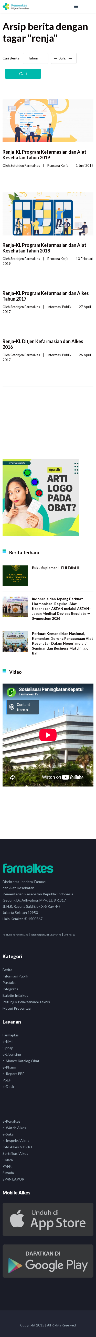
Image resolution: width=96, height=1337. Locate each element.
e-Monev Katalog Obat (21, 1061)
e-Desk (8, 1086)
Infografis (10, 989)
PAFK (7, 1166)
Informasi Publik (59, 307)
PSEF (7, 1080)
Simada (8, 1172)
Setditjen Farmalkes (25, 165)
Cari (23, 74)
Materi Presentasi (17, 1008)
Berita (7, 969)
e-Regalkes (11, 1121)
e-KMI (8, 1041)
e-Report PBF (13, 1073)
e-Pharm (9, 1067)
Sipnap (8, 1048)
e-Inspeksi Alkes (16, 1140)
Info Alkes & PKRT (18, 1147)
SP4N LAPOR (13, 1179)
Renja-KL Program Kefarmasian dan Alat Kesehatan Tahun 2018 (44, 248)
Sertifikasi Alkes (15, 1153)
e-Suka (8, 1134)
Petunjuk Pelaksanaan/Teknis (26, 1002)
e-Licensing (12, 1054)
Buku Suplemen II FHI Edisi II (55, 567)
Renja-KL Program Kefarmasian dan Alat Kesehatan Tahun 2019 (44, 154)
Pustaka (9, 982)
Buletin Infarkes (15, 995)
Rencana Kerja (57, 165)
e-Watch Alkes (14, 1127)
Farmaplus (11, 1035)
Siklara (8, 1160)
